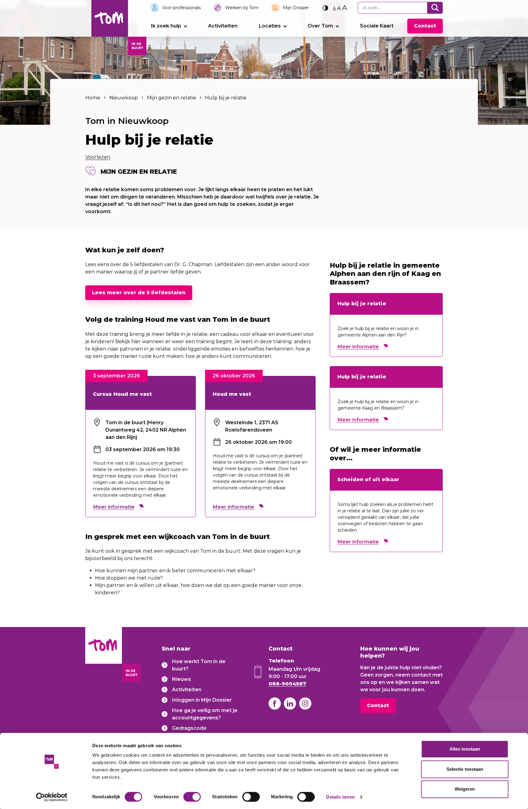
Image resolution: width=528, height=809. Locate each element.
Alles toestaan (464, 748)
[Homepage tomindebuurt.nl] (109, 18)
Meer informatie (113, 507)
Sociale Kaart (377, 26)
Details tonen (340, 797)
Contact (425, 26)
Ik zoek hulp (166, 26)
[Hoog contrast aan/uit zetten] (325, 8)
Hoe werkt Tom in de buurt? (199, 665)
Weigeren (465, 789)
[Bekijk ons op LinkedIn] (290, 703)
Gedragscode (189, 728)
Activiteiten (222, 26)
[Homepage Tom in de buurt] (103, 655)
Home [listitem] (93, 98)
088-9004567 (287, 684)
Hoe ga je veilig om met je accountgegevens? (204, 714)
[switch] (192, 797)
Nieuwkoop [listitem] (123, 98)
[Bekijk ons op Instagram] (305, 703)
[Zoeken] (435, 8)
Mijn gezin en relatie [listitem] (171, 98)
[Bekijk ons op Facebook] (275, 703)
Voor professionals (181, 7)
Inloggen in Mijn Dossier (202, 700)
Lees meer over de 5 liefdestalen (138, 292)
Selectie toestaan (464, 769)
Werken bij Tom (241, 7)
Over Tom (320, 26)
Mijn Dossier (296, 7)
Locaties (270, 26)
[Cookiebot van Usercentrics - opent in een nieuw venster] (52, 797)
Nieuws (181, 679)
